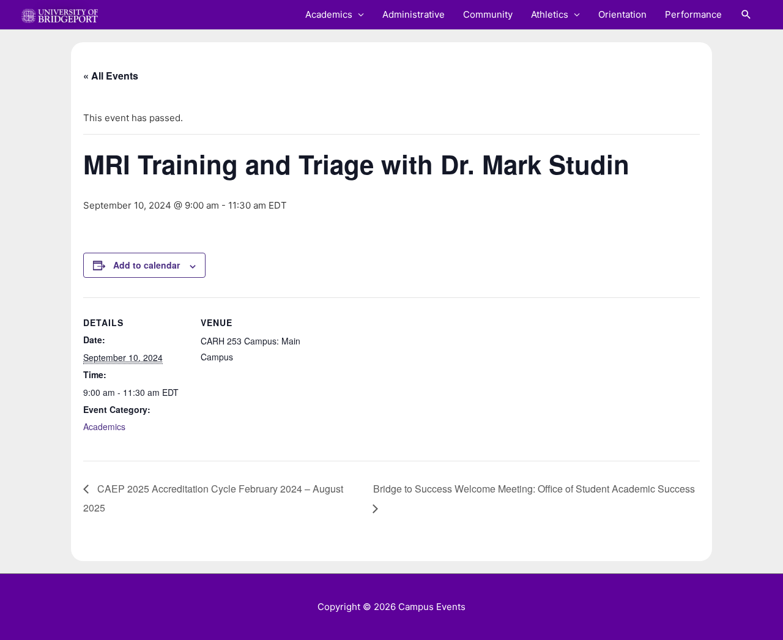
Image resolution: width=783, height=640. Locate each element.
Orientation (622, 14)
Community (488, 14)
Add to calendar (146, 265)
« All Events (110, 76)
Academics (328, 14)
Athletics (549, 14)
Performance (693, 14)
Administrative (413, 14)
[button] (746, 15)
